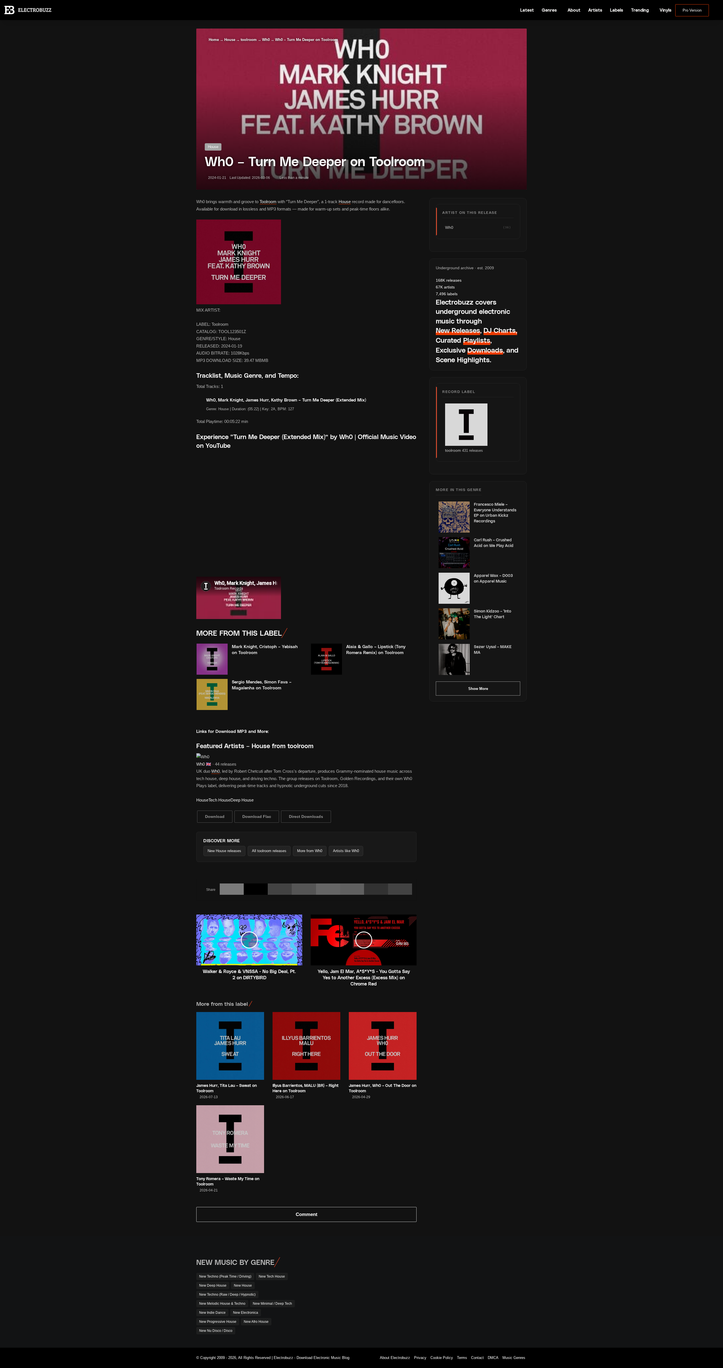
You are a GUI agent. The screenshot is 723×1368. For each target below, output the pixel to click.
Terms (462, 1358)
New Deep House (213, 1285)
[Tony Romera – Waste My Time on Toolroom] (230, 1139)
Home (213, 40)
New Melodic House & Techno (222, 1304)
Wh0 (266, 40)
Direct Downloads (306, 816)
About (574, 10)
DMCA (493, 1358)
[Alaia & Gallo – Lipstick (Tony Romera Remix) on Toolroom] (326, 659)
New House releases (224, 851)
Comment (306, 1214)
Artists (595, 10)
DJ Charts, (500, 330)
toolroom (249, 40)
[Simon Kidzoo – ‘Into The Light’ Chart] (454, 623)
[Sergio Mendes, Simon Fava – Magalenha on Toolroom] (212, 694)
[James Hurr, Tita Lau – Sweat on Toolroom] (230, 1046)
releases (448, 280)
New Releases (458, 330)
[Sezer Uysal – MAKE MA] (454, 659)
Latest (527, 10)
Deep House (242, 800)
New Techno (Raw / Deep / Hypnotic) (227, 1295)
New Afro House (256, 1322)
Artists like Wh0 (346, 851)
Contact (477, 1358)
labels (447, 294)
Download (215, 816)
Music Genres (513, 1358)
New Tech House (272, 1276)
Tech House (219, 800)
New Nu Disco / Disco (215, 1331)
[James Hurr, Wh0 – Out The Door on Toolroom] (383, 1046)
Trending (640, 10)
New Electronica (245, 1313)
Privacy (420, 1358)
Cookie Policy (441, 1358)
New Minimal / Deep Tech (272, 1304)
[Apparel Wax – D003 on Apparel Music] (454, 588)
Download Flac (256, 816)
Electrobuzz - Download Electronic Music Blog (311, 1358)
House (229, 40)
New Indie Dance (212, 1313)
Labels (616, 10)
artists (445, 287)
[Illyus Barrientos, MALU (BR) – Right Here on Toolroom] (306, 1046)
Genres (549, 10)
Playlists (476, 340)
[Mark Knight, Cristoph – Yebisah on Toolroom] (212, 659)
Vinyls (665, 10)
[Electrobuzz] (27, 10)
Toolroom (268, 201)
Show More (478, 689)
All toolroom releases (269, 851)
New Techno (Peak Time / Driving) (225, 1276)
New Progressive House (217, 1322)
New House (243, 1285)
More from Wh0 (309, 851)
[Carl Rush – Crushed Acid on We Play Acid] (454, 552)
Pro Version (692, 10)
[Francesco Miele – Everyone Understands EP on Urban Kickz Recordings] (454, 517)
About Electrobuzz (395, 1358)
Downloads (485, 350)
